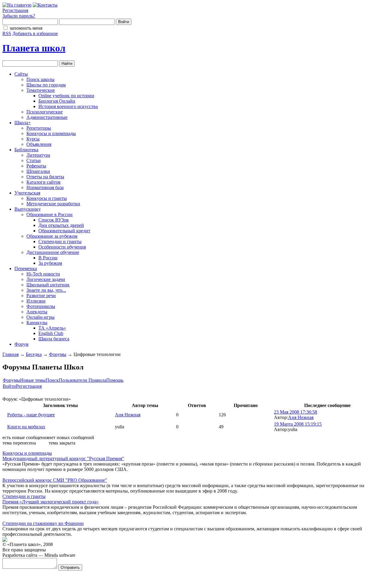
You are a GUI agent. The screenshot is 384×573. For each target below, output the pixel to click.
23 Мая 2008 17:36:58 (295, 412)
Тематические (40, 90)
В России (48, 257)
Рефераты (36, 165)
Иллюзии (36, 300)
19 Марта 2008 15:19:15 (298, 424)
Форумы (57, 354)
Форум (21, 344)
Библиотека (26, 149)
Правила (97, 380)
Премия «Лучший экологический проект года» (50, 501)
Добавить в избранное (35, 33)
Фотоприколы (40, 306)
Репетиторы (38, 128)
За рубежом (50, 263)
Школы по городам (46, 84)
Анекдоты (36, 311)
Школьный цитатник (48, 284)
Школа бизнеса (53, 338)
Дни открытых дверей (61, 225)
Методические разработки (53, 203)
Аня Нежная (127, 414)
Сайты (21, 74)
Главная (10, 354)
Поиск (52, 380)
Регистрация (15, 10)
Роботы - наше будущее (31, 414)
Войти (9, 386)
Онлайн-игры (40, 317)
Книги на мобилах (26, 426)
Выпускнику (27, 209)
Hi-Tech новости (43, 273)
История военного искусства (68, 106)
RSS (6, 33)
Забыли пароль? (18, 15)
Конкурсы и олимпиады (51, 133)
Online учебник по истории (66, 95)
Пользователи (73, 380)
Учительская (27, 192)
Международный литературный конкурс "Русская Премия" (63, 458)
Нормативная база (45, 187)
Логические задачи (45, 279)
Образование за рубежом (51, 236)
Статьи (33, 160)
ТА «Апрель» (52, 327)
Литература (38, 155)
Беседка (34, 354)
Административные (47, 117)
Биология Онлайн (56, 101)
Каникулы (36, 322)
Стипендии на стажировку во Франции (43, 523)
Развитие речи (41, 295)
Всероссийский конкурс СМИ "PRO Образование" (54, 480)
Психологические (44, 111)
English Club (50, 333)
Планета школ (33, 48)
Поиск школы (40, 79)
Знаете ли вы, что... (46, 290)
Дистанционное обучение (52, 252)
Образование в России (49, 214)
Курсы (33, 138)
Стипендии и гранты (60, 241)
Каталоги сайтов (43, 182)
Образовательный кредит (64, 230)
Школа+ (22, 122)
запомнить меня (26, 28)
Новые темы (33, 380)
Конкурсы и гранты (46, 198)
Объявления (38, 144)
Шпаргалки (38, 171)
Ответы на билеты (45, 176)
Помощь (114, 380)
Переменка (25, 268)
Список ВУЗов (53, 219)
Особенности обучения (62, 246)
